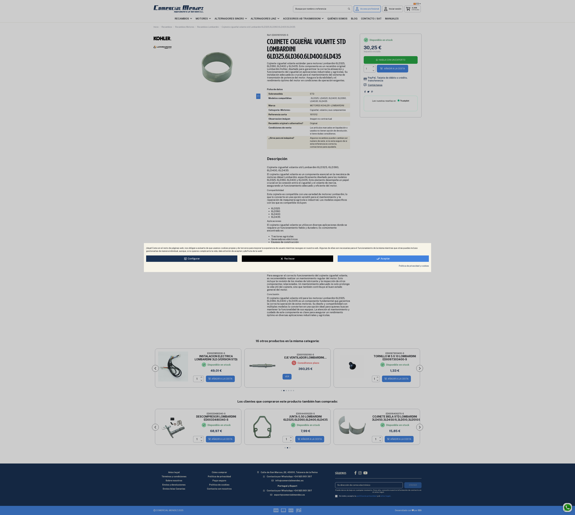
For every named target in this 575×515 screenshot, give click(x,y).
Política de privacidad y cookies (414, 266)
